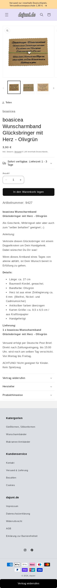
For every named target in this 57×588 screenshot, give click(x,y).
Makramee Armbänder (18, 441)
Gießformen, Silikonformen (20, 426)
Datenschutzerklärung (18, 513)
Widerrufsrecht (14, 521)
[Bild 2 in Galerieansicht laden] (28, 87)
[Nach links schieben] (3, 88)
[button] (6, 14)
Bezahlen (11, 477)
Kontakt (10, 462)
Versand (17, 152)
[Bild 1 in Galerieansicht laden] (14, 87)
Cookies (10, 485)
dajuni (32, 576)
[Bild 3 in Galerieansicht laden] (42, 87)
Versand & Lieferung (17, 470)
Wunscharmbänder (16, 434)
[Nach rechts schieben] (53, 88)
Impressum (12, 506)
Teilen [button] (9, 102)
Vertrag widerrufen (28, 583)
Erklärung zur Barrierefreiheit (22, 536)
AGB (8, 528)
